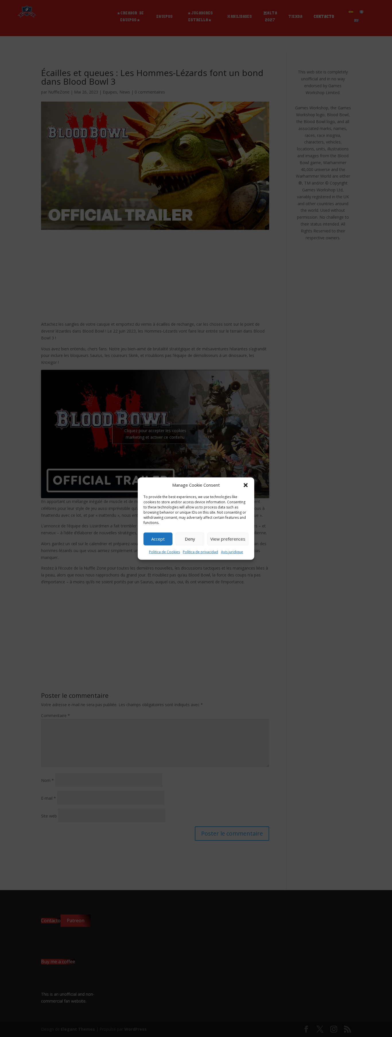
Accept (158, 539)
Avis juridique (232, 551)
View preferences (227, 539)
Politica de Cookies (164, 551)
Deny (190, 539)
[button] (246, 485)
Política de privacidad (200, 551)
